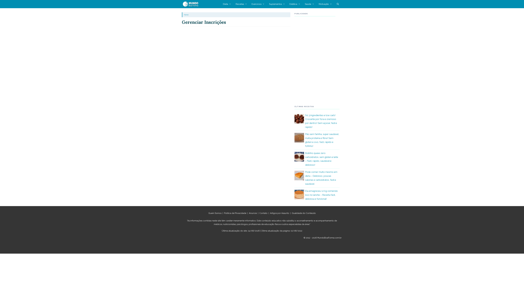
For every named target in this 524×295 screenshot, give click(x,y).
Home (186, 15)
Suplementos (275, 4)
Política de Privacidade (235, 213)
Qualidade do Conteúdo (304, 213)
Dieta (225, 4)
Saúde (308, 4)
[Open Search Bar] (337, 4)
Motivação (324, 4)
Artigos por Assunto (279, 213)
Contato (263, 213)
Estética (293, 4)
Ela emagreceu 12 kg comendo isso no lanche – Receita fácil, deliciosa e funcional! (321, 195)
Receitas (240, 4)
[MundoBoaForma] (191, 4)
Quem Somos (214, 213)
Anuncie (253, 213)
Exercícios (256, 4)
